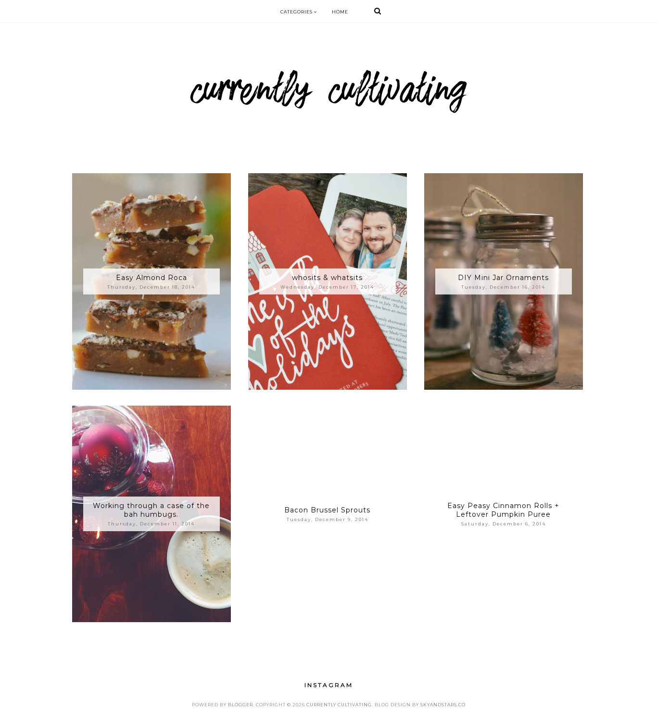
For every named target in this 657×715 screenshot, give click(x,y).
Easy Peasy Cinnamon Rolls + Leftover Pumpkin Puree (503, 510)
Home (340, 11)
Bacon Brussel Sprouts (327, 510)
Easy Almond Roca (151, 277)
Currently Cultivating (339, 704)
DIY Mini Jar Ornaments (503, 277)
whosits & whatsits (327, 277)
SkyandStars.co (443, 704)
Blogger (240, 704)
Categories (297, 11)
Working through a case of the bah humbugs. (151, 510)
